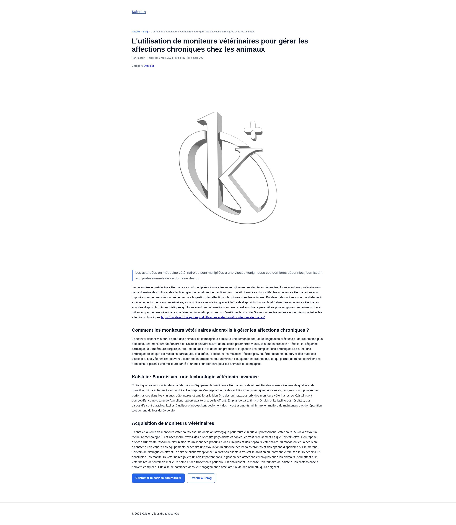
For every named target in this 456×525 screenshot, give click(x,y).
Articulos (149, 65)
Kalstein (139, 12)
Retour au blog (201, 478)
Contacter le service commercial (158, 478)
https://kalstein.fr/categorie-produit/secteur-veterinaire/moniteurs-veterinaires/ (213, 317)
